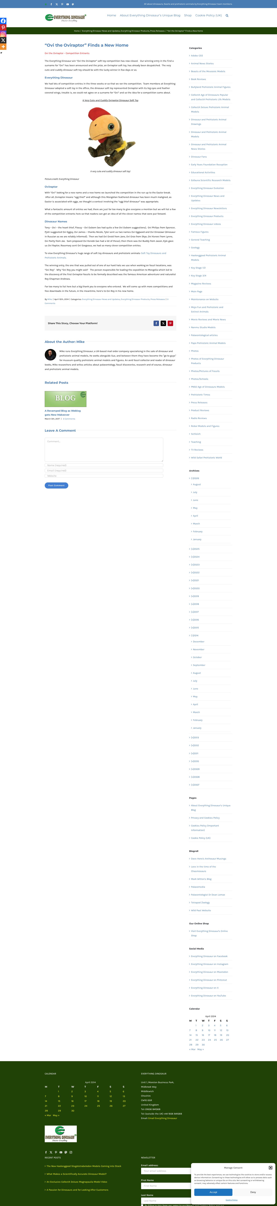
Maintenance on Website (204, 299)
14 (190, 1035)
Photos (195, 350)
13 (227, 1030)
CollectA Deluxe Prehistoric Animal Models (210, 109)
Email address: (149, 1165)
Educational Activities (203, 172)
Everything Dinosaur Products (135, 299)
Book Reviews (198, 79)
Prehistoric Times (200, 394)
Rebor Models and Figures (205, 426)
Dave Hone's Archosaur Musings (208, 858)
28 (190, 1044)
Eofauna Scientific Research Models (211, 180)
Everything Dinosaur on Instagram (209, 964)
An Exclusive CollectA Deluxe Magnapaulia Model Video (77, 1181)
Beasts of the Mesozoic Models (208, 71)
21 (190, 1039)
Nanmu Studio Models (203, 327)
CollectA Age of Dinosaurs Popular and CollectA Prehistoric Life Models (210, 97)
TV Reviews (197, 449)
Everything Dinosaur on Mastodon (209, 971)
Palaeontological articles (204, 335)
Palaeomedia (198, 886)
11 (215, 1030)
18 (215, 1035)
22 (197, 1039)
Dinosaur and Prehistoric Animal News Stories (208, 146)
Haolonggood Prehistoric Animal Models (208, 257)
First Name (147, 1180)
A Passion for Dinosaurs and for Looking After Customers (77, 1189)
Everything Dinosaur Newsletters (209, 208)
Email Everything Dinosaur (162, 1118)
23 (203, 1039)
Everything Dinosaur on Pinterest (209, 979)
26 (221, 1039)
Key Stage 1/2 (198, 267)
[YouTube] (61, 1152)
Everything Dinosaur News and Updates (101, 299)
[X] (3, 40)
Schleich (196, 433)
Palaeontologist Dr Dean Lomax (208, 894)
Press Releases (158, 299)
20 (227, 1035)
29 (197, 1044)
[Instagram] (3, 34)
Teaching (196, 441)
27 (227, 1039)
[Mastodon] (66, 1152)
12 (221, 1030)
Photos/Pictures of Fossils (205, 371)
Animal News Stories (202, 63)
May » (200, 1049)
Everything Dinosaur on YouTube (208, 995)
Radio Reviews (199, 418)
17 (209, 1035)
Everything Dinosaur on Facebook (209, 956)
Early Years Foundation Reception (209, 164)
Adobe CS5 (197, 55)
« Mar (192, 1049)
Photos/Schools (199, 378)
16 (203, 1035)
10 (209, 1030)
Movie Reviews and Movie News (208, 319)
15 (197, 1035)
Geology (195, 247)
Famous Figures (200, 231)
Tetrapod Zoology (200, 902)
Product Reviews (200, 410)
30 (203, 1044)
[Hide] (1, 53)
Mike (49, 299)
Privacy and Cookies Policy (205, 817)
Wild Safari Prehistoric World (206, 457)
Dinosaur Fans (199, 156)
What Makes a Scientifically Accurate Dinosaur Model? (76, 1174)
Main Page (196, 291)
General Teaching (200, 239)
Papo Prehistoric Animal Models (208, 343)
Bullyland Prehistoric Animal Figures (211, 87)
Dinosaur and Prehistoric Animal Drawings (208, 121)
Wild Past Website (201, 910)
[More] (3, 46)
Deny (253, 1192)
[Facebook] (3, 21)
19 (221, 1035)
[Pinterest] (3, 27)
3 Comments (69, 419)
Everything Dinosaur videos (206, 224)
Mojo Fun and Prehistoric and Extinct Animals (207, 309)
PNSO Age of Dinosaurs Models (208, 386)
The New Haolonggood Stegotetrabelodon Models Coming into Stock (84, 1166)
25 (215, 1039)
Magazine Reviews (201, 283)
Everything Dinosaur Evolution (207, 188)
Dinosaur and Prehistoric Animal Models (208, 134)
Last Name (147, 1195)
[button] (270, 1167)
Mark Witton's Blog (201, 879)
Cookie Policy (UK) (200, 838)
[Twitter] (51, 1152)
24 (209, 1039)
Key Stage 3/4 (198, 275)
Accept (213, 1192)
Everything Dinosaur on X (205, 987)
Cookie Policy (232, 1200)
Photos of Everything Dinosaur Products (207, 361)
